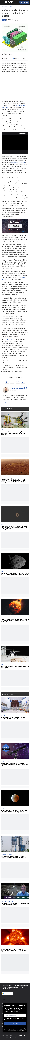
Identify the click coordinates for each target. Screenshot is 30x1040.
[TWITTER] (24, 388)
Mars (11, 6)
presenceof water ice (18, 162)
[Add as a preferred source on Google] (7, 993)
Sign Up (15, 1023)
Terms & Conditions (10, 1030)
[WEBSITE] (26, 388)
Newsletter (25, 58)
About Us (4, 999)
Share (5, 58)
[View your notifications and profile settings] (24, 2)
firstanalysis (11, 339)
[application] (15, 142)
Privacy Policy (16, 1029)
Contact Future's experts (8, 1003)
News (3, 20)
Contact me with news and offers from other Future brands (15, 1019)
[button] (27, 2)
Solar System (5, 6)
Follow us (16, 58)
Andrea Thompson (12, 19)
